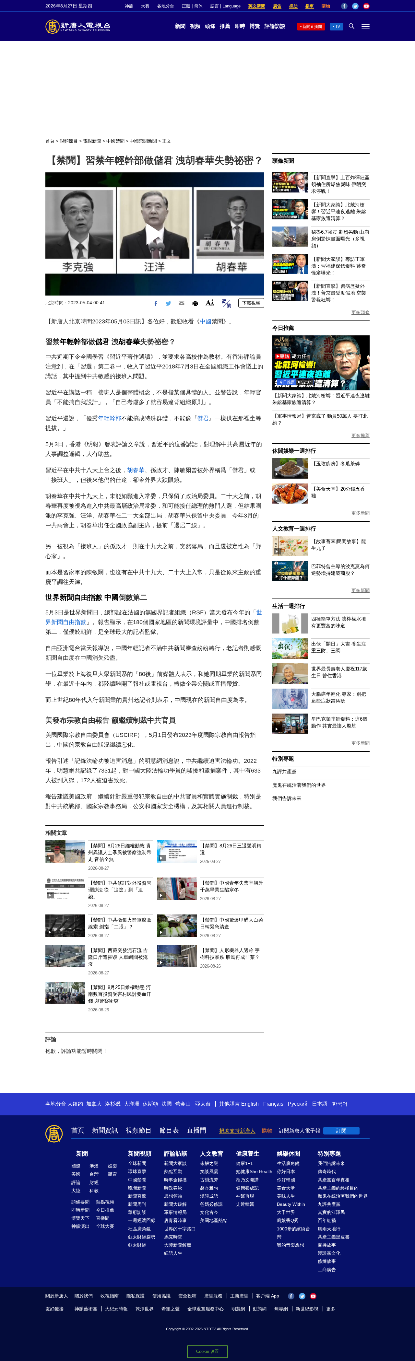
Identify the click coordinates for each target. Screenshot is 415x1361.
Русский (297, 1104)
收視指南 (110, 1295)
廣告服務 (213, 1295)
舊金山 (183, 1104)
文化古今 (209, 1212)
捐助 (293, 6)
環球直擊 (137, 1171)
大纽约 (75, 1104)
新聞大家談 (175, 1163)
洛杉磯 (113, 1104)
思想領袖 (173, 1196)
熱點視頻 (105, 1201)
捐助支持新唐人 (237, 1131)
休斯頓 (150, 1104)
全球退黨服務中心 (205, 1308)
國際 (75, 1166)
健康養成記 (247, 1188)
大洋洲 (131, 1104)
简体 (198, 6)
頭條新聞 (283, 161)
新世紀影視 (307, 1308)
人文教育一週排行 (294, 529)
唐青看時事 (175, 1220)
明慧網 (238, 1308)
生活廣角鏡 (288, 1163)
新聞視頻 (139, 1153)
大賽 (145, 6)
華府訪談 (137, 1212)
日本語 (319, 1104)
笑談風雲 (209, 1171)
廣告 (277, 6)
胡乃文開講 (247, 1179)
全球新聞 (137, 1163)
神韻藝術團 (86, 1308)
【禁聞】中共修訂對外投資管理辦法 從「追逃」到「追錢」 (119, 889)
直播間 (196, 1130)
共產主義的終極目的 (338, 1188)
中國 (205, 321)
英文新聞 (256, 6)
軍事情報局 (175, 1212)
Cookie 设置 (207, 1351)
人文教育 (211, 1153)
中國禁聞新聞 (143, 141)
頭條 (210, 26)
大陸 (75, 1190)
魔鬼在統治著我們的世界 (299, 785)
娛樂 (112, 1166)
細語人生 (173, 1253)
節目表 (169, 1130)
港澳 (94, 1166)
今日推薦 (283, 328)
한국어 (340, 1104)
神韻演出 (80, 1226)
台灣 (94, 1174)
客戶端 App (267, 1295)
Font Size (210, 302)
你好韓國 (286, 1179)
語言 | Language (225, 6)
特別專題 (283, 759)
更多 (330, 1308)
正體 (186, 6)
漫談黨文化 (329, 1253)
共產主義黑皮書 (334, 1236)
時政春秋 (173, 1188)
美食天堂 (286, 1188)
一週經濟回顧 (141, 1220)
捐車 (309, 6)
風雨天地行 (329, 1228)
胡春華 (129, 342)
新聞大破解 (175, 1204)
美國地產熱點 (213, 1220)
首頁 (49, 141)
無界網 (281, 1308)
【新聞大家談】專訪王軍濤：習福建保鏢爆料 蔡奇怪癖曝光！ (338, 265)
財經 (94, 1182)
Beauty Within (291, 1204)
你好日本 (286, 1171)
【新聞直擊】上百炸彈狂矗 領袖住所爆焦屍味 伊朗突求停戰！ (340, 184)
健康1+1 (244, 1163)
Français (273, 1104)
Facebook (344, 6)
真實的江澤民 (331, 1212)
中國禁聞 (115, 141)
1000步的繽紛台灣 (293, 1232)
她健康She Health (254, 1171)
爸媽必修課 (211, 1204)
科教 (94, 1190)
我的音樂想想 (290, 1245)
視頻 (195, 26)
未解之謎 (209, 1163)
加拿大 (94, 1104)
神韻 (129, 6)
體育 (112, 1174)
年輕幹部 (74, 342)
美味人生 (286, 1196)
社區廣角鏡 (139, 1228)
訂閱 (341, 1131)
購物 (326, 6)
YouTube (366, 6)
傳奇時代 (327, 1171)
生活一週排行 (288, 606)
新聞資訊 (105, 1130)
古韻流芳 (209, 1179)
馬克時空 (173, 1236)
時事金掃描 (175, 1179)
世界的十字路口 (180, 1228)
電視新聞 (92, 141)
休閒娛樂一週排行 (294, 451)
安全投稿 (187, 1295)
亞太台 (203, 1104)
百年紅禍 (327, 1220)
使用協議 (161, 1295)
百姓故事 (327, 1245)
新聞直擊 (137, 1196)
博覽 (255, 26)
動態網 (260, 1308)
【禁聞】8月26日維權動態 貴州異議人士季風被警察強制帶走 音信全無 (119, 852)
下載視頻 (251, 303)
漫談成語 (209, 1196)
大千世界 (286, 1212)
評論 (75, 1182)
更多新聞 (360, 513)
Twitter (355, 6)
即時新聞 (80, 1210)
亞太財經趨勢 (141, 1236)
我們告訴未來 (287, 798)
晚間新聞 (137, 1188)
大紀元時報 (116, 1308)
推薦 (225, 26)
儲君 (102, 342)
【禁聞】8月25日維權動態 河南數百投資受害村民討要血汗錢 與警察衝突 (119, 994)
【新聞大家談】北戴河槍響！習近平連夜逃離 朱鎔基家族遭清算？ (338, 211)
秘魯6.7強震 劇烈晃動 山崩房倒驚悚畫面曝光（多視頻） (340, 238)
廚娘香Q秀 (288, 1220)
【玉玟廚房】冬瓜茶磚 (335, 463)
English (250, 1104)
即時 (240, 26)
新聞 (180, 26)
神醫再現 (245, 1196)
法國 (166, 1104)
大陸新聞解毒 (177, 1245)
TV (337, 26)
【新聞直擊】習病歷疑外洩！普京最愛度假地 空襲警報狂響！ (338, 292)
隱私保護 (135, 1295)
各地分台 (165, 6)
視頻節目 (69, 141)
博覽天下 (80, 1218)
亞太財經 (137, 1245)
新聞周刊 (137, 1204)
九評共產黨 (284, 771)
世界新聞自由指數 (73, 597)
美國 (75, 1174)
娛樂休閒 (288, 1153)
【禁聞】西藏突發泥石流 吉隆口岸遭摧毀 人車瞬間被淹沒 (118, 957)
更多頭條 (360, 312)
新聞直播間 (312, 26)
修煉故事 (327, 1261)
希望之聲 (170, 1308)
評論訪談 (275, 26)
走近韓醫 (245, 1204)
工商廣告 (327, 1269)
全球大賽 (105, 1226)
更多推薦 (360, 435)
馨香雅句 (209, 1188)
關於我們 (84, 1295)
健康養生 (247, 1153)
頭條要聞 (80, 1201)
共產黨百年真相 (334, 1179)
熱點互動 (173, 1171)
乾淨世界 (145, 1308)
